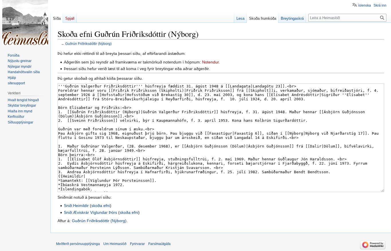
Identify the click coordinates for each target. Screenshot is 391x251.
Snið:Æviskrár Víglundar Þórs (90, 212)
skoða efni (100, 205)
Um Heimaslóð (115, 244)
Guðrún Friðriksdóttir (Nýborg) (88, 43)
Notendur (210, 62)
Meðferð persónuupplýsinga (78, 244)
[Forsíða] (25, 23)
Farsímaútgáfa (159, 244)
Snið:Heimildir (76, 205)
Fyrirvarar (137, 244)
